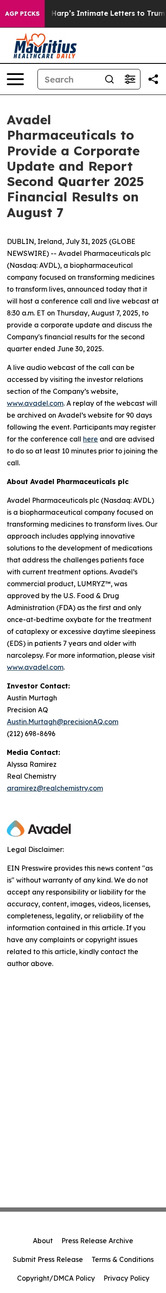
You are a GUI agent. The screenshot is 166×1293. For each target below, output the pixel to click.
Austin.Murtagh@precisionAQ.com (62, 721)
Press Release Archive (97, 1240)
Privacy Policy (126, 1278)
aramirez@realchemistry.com (55, 788)
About (43, 1240)
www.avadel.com (35, 403)
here (90, 439)
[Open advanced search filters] (130, 79)
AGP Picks (22, 13)
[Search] (109, 79)
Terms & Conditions (123, 1259)
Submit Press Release (48, 1259)
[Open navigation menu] (15, 79)
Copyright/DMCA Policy (56, 1278)
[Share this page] (153, 79)
